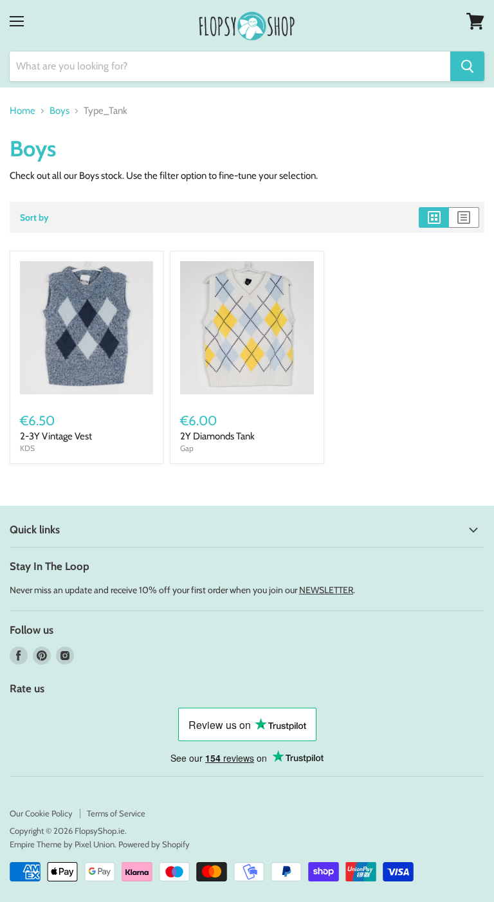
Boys (59, 111)
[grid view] (434, 217)
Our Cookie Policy (41, 813)
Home (22, 111)
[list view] (464, 217)
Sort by (34, 217)
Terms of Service (116, 813)
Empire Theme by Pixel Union (62, 844)
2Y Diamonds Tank (217, 436)
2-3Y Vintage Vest (56, 436)
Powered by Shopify (154, 844)
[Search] (467, 66)
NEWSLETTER (326, 590)
